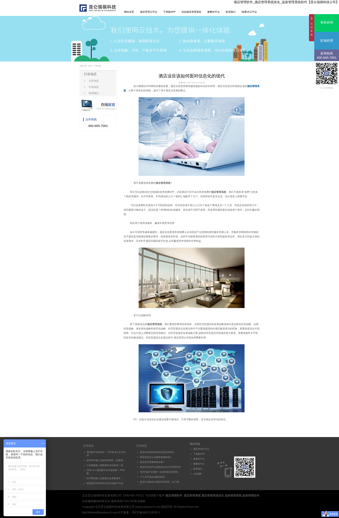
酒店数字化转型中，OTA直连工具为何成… (106, 454)
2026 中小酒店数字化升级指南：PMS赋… (106, 472)
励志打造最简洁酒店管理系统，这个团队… (159, 483)
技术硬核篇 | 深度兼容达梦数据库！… (106, 478)
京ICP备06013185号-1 (146, 512)
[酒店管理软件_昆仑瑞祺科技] (98, 11)
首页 (90, 66)
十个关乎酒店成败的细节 (152, 477)
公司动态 (97, 66)
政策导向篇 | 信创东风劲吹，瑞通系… (106, 460)
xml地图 (197, 473)
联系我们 (231, 11)
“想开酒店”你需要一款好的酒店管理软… (160, 472)
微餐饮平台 (213, 11)
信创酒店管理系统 (191, 11)
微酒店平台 (199, 459)
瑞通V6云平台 (249, 11)
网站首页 (129, 11)
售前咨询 (326, 22)
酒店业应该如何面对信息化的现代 (157, 452)
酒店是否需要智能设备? (152, 462)
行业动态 (91, 87)
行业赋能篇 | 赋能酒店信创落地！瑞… (106, 465)
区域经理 (326, 40)
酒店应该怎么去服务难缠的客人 (156, 457)
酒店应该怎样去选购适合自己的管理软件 (160, 467)
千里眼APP (169, 11)
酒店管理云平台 (148, 11)
